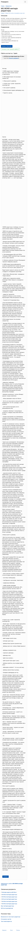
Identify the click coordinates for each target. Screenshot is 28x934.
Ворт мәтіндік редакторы (7, 906)
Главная (2, 6)
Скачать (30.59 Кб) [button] (7, 46)
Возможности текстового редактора (10, 916)
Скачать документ (14, 58)
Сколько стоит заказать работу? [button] (10, 49)
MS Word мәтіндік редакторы (9, 894)
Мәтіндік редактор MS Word (9, 892)
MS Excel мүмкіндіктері (7, 908)
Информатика (9, 6)
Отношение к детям (6, 919)
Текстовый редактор (6, 921)
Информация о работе (12, 884)
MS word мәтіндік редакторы (9, 899)
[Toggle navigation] (25, 2)
